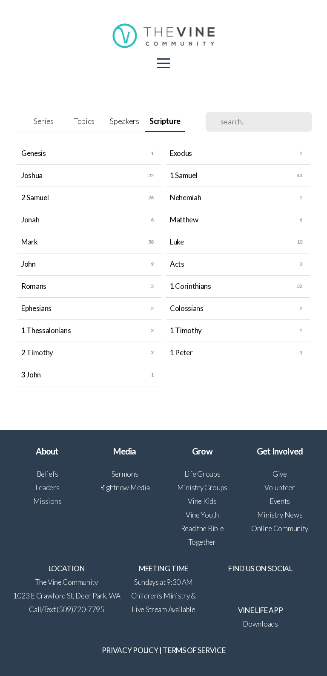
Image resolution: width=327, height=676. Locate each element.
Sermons (125, 473)
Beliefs (47, 473)
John (28, 263)
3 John (31, 374)
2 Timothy (37, 352)
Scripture (165, 121)
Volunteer (279, 487)
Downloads (260, 623)
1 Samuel (183, 175)
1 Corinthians (190, 286)
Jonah (30, 219)
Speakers (124, 121)
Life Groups (202, 473)
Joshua (32, 175)
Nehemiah (185, 197)
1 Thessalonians (46, 330)
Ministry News (280, 514)
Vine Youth (202, 514)
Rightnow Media (125, 487)
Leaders (47, 487)
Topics (84, 121)
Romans (33, 286)
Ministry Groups (202, 487)
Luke (177, 241)
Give (279, 473)
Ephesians (36, 308)
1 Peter (181, 352)
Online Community (279, 528)
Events (280, 501)
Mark (29, 241)
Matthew (184, 219)
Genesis (33, 153)
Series (44, 121)
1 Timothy (186, 330)
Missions (47, 501)
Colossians (187, 308)
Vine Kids (202, 501)
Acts (177, 263)
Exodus (181, 153)
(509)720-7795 (80, 609)
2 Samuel (35, 197)
